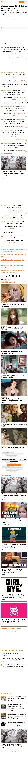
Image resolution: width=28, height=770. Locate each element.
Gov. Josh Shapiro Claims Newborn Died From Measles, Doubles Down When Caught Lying (13, 570)
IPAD (9, 279)
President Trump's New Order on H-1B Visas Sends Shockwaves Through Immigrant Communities (14, 666)
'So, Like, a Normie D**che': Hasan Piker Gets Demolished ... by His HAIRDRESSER (12, 520)
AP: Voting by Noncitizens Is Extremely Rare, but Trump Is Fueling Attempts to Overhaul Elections (14, 545)
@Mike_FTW (19, 207)
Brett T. (3, 178)
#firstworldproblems (9, 72)
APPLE (5, 279)
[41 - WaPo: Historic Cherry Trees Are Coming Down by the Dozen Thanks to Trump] (14, 736)
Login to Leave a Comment (14, 465)
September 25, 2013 (14, 58)
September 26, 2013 (20, 81)
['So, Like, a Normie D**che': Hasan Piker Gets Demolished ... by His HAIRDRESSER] (14, 510)
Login (21, 2)
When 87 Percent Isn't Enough (11, 653)
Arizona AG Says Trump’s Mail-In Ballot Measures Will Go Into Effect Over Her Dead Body (14, 621)
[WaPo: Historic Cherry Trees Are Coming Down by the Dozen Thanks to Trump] (13, 163)
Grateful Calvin (5, 524)
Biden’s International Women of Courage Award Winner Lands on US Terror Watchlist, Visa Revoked (13, 596)
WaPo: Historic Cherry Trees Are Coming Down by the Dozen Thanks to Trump (13, 174)
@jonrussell (15, 221)
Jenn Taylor (3, 14)
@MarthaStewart (20, 72)
